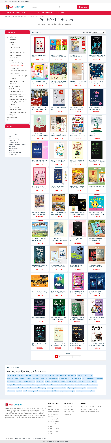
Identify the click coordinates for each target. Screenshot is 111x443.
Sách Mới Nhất (64, 441)
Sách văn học (12, 39)
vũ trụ (90, 375)
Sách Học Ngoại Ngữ (15, 55)
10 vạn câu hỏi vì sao (88, 378)
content (47, 381)
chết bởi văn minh (82, 375)
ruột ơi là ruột (55, 391)
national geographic (91, 384)
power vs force (90, 391)
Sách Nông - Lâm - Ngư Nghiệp (18, 99)
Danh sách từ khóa (53, 424)
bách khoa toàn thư (60, 388)
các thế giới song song (39, 388)
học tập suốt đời (79, 384)
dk (30, 388)
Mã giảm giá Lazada (53, 428)
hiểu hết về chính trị (29, 381)
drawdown (71, 384)
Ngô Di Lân (12, 146)
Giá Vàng (33, 438)
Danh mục (14, 1)
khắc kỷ (94, 381)
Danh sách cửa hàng (53, 421)
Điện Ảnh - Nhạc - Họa (15, 86)
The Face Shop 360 (24, 438)
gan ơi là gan (40, 381)
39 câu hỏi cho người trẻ (58, 381)
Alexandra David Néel (15, 152)
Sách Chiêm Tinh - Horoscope (18, 70)
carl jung (72, 391)
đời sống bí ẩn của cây (22, 388)
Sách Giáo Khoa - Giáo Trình (17, 52)
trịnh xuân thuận (91, 388)
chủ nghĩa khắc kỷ (61, 375)
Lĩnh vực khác (14, 68)
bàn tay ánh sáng (49, 375)
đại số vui (19, 391)
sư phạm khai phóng (52, 378)
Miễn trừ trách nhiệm (53, 414)
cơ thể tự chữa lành (60, 384)
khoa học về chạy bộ (38, 378)
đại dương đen (64, 391)
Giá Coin (44, 438)
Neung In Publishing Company (17, 144)
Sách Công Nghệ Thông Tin (17, 102)
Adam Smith (12, 150)
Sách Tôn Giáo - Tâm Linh (16, 91)
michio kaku (10, 388)
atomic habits (80, 391)
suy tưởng (50, 388)
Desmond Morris (13, 142)
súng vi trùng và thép (84, 381)
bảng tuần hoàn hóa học (46, 384)
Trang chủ (8, 1)
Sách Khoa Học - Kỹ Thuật (16, 81)
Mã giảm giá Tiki (52, 426)
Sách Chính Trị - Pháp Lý (16, 96)
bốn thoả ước (11, 391)
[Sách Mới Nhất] (14, 405)
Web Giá (38, 438)
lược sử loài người (76, 378)
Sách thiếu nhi (13, 45)
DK (10, 137)
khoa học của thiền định (24, 375)
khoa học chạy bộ (64, 378)
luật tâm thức (72, 375)
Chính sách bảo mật (53, 409)
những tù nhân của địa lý (14, 384)
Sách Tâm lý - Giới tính (15, 109)
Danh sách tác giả (53, 419)
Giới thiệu (21, 1)
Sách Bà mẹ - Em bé (14, 50)
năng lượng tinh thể (72, 388)
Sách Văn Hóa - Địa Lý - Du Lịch (18, 94)
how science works (12, 378)
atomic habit (99, 378)
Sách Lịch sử (12, 83)
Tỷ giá (16, 438)
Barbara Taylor (13, 154)
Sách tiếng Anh (34, 12)
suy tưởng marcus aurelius (14, 381)
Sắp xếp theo (87, 32)
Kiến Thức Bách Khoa (16, 65)
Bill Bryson (12, 140)
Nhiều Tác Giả (13, 135)
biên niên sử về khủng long (30, 384)
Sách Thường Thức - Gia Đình (17, 112)
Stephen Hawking (14, 138)
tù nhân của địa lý (44, 391)
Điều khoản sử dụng (53, 411)
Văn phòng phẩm (47, 12)
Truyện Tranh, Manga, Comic (17, 89)
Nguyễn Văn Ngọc (14, 148)
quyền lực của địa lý (25, 378)
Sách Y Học (12, 104)
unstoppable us (11, 375)
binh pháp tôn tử (33, 391)
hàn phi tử (83, 388)
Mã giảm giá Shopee (53, 431)
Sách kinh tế (12, 42)
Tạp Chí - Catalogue (14, 107)
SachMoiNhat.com (53, 441)
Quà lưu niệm (60, 12)
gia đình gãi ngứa (71, 381)
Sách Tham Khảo (13, 57)
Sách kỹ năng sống (14, 47)
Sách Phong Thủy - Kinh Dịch (18, 76)
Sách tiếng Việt (21, 12)
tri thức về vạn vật (38, 375)
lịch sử (25, 391)
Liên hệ (27, 1)
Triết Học (13, 78)
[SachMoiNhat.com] (15, 7)
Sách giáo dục (14, 73)
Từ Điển (11, 60)
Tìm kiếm (84, 7)
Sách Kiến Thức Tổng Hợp (27, 16)
